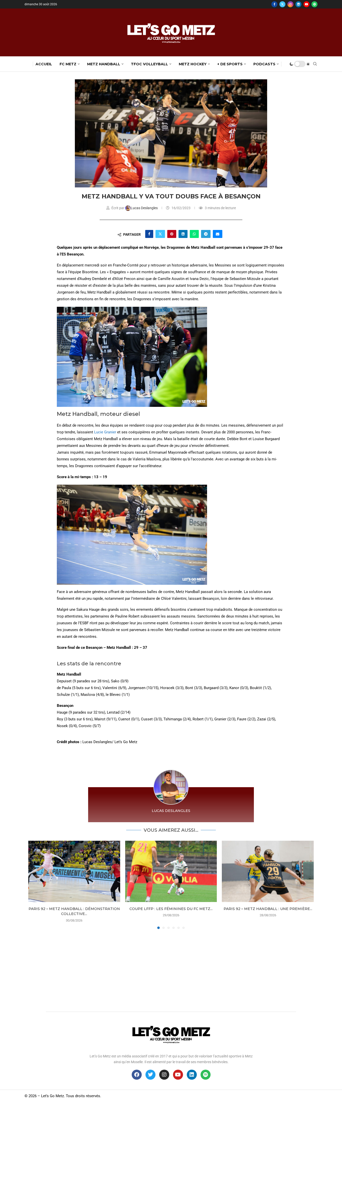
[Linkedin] (298, 4)
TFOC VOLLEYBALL (149, 64)
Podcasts (264, 64)
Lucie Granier (105, 432)
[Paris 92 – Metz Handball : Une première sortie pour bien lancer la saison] (268, 871)
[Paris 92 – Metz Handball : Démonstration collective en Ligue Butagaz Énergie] (74, 871)
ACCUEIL (44, 64)
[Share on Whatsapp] (194, 234)
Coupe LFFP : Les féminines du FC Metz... (171, 909)
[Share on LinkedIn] (183, 234)
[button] (35, 884)
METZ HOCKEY (193, 64)
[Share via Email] (217, 234)
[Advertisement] (171, 969)
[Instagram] (290, 4)
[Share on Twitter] (160, 234)
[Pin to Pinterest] (171, 234)
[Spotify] (314, 4)
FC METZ (68, 64)
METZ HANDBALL (103, 64)
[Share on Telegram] (206, 234)
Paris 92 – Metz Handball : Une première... (268, 909)
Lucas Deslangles (144, 208)
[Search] (314, 64)
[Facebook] (274, 4)
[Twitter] (282, 4)
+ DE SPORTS (230, 64)
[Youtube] (306, 4)
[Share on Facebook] (149, 234)
